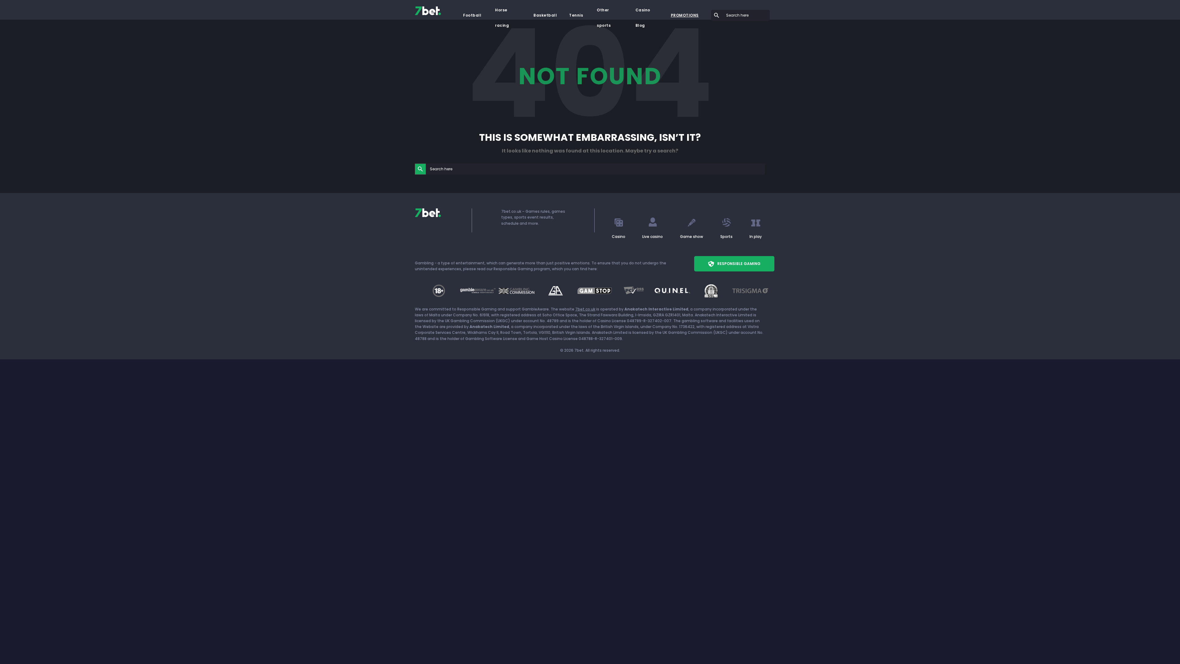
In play (755, 236)
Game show (691, 236)
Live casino (652, 236)
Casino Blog (642, 12)
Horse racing (502, 12)
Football (472, 15)
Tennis (576, 15)
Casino (618, 236)
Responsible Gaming (739, 263)
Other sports (604, 12)
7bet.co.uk (585, 309)
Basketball (545, 15)
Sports (726, 236)
